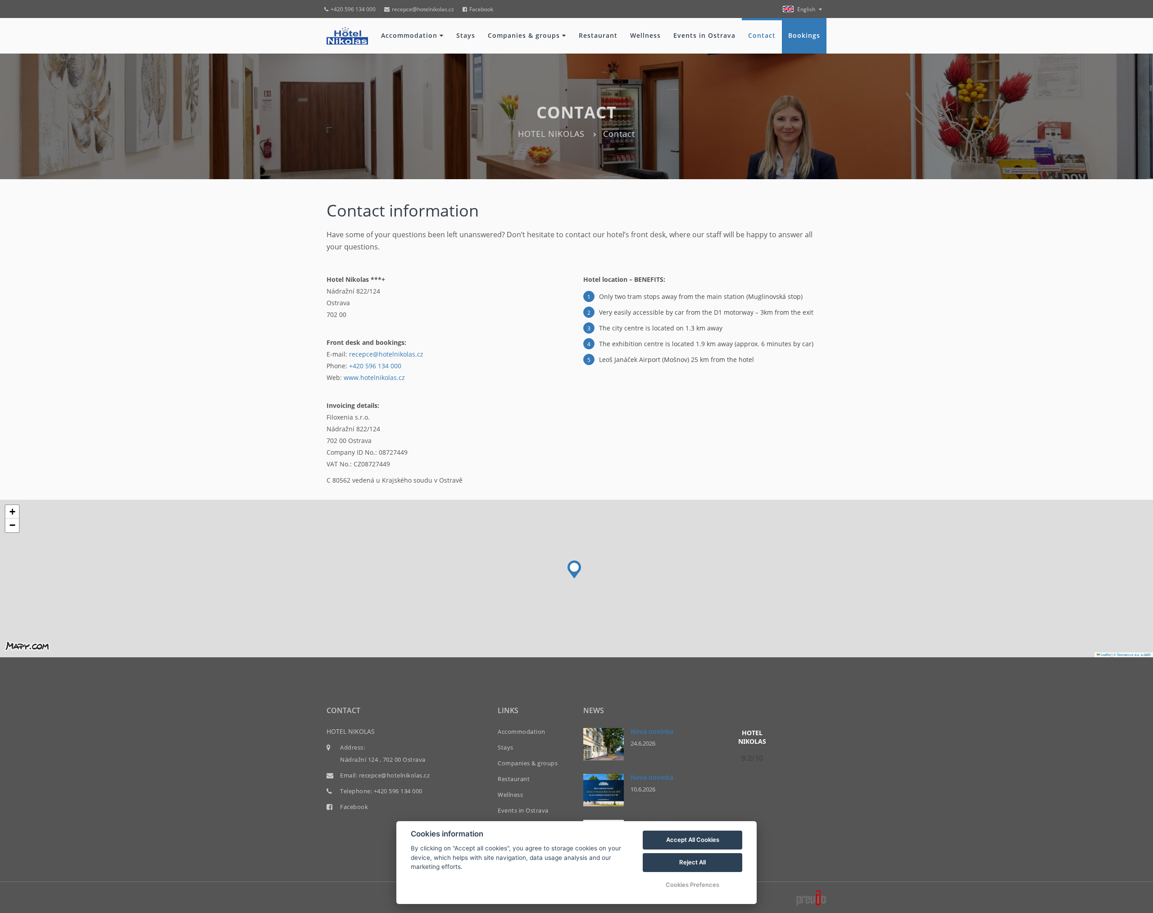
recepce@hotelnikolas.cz (423, 9)
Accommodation (410, 35)
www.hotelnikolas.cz (374, 377)
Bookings (804, 35)
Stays (465, 35)
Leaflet (1105, 654)
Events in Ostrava (704, 35)
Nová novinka (652, 731)
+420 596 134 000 (353, 9)
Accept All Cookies (692, 839)
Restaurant (598, 35)
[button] (574, 567)
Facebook (481, 9)
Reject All (692, 862)
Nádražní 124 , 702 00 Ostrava (383, 759)
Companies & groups (525, 35)
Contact (762, 35)
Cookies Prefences (692, 884)
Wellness (645, 35)
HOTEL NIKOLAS (551, 133)
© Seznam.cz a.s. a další (1132, 654)
